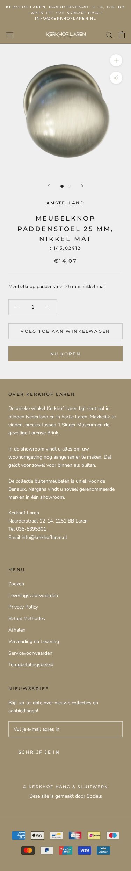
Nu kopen (65, 354)
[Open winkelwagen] (122, 34)
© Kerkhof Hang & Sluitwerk (65, 786)
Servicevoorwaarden (30, 653)
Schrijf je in (39, 752)
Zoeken (16, 584)
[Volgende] (82, 185)
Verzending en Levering (33, 641)
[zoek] (109, 35)
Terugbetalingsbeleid (30, 664)
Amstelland (65, 203)
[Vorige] (49, 185)
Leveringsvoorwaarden (33, 595)
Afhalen (17, 630)
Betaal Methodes (26, 618)
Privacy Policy (23, 607)
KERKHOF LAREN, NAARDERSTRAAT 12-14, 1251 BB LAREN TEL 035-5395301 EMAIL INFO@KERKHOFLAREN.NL (65, 13)
